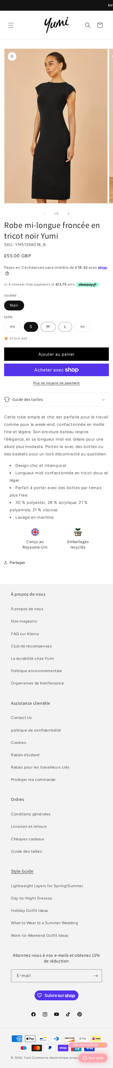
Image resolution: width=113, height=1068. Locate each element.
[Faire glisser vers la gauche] (44, 214)
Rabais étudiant (25, 755)
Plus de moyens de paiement (56, 383)
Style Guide (22, 871)
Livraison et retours (29, 826)
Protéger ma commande (33, 779)
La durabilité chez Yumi (32, 658)
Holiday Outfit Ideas (29, 910)
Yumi (28, 1058)
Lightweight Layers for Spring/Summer (47, 886)
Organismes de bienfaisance (37, 683)
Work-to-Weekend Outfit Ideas (40, 935)
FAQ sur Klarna (25, 634)
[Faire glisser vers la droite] (69, 214)
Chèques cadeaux (27, 839)
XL (85, 328)
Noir (14, 305)
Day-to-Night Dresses (31, 898)
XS (15, 328)
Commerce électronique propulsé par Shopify (67, 1058)
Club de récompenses (31, 646)
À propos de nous (27, 609)
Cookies (18, 742)
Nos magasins (24, 621)
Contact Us (21, 717)
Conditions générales (31, 814)
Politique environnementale (36, 671)
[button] (11, 25)
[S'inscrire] (96, 975)
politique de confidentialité (36, 730)
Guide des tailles (26, 851)
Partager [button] (18, 562)
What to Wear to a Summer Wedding (44, 923)
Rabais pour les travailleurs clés (40, 767)
